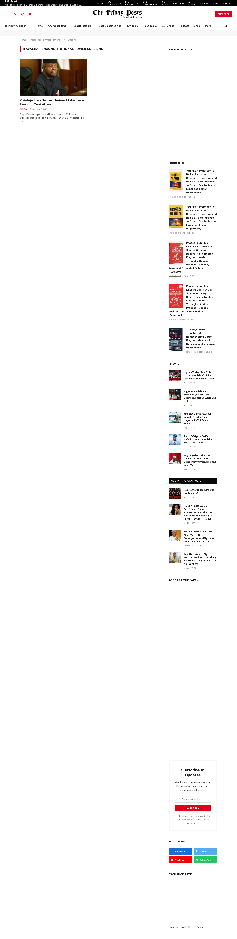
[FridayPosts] (118, 14)
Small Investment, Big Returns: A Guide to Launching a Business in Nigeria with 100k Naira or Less (200, 559)
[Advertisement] (193, 104)
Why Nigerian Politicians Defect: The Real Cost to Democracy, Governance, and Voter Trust (200, 460)
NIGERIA (175, 480)
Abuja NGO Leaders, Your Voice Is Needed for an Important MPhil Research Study (198, 418)
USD (187, 927)
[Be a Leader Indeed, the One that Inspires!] (175, 493)
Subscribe (223, 14)
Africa (23, 109)
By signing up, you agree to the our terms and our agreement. (193, 819)
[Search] (226, 26)
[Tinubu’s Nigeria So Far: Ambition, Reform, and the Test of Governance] (175, 439)
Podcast (204, 3)
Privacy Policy (202, 819)
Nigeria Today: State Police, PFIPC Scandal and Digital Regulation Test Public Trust (199, 375)
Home (100, 3)
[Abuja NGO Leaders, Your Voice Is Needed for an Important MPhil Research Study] (175, 417)
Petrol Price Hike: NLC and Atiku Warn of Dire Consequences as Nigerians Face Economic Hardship (199, 536)
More (224, 3)
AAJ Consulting (112, 3)
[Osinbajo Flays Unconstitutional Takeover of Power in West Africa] (53, 77)
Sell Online (191, 3)
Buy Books (165, 3)
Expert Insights (129, 3)
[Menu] (230, 26)
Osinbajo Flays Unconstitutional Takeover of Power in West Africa (52, 102)
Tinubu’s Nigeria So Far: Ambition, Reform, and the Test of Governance (198, 439)
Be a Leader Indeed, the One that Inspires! (199, 491)
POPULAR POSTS (192, 480)
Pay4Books (178, 3)
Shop (215, 3)
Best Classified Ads (150, 3)
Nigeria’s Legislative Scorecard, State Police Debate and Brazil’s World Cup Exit (45, 5)
